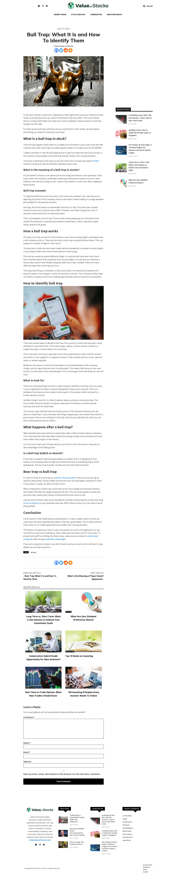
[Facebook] (56, 50)
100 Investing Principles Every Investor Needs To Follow (83, 694)
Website (27, 761)
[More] (70, 50)
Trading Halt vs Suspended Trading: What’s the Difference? (77, 818)
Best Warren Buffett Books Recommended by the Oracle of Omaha (77, 832)
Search (150, 6)
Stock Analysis (78, 14)
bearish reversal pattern (66, 477)
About (145, 870)
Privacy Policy (147, 865)
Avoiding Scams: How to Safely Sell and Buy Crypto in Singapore (140, 133)
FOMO (96, 161)
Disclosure (146, 867)
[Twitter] (61, 50)
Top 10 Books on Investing (79, 656)
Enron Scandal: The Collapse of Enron (77, 843)
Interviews (125, 825)
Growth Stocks (127, 822)
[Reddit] (66, 50)
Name (27, 743)
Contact (145, 872)
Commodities (96, 14)
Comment (29, 717)
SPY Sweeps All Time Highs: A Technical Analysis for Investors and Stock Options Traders (140, 149)
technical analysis (31, 503)
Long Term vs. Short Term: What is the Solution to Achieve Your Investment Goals (43, 620)
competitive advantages (55, 539)
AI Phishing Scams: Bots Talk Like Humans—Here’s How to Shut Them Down (140, 118)
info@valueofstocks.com (40, 840)
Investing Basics (114, 14)
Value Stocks (126, 840)
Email (26, 752)
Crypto (124, 819)
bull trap (33, 552)
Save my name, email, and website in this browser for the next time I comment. (61, 774)
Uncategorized (127, 837)
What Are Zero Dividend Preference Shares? (83, 618)
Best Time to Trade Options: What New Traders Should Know (43, 694)
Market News (60, 14)
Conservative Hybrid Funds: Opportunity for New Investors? (43, 658)
